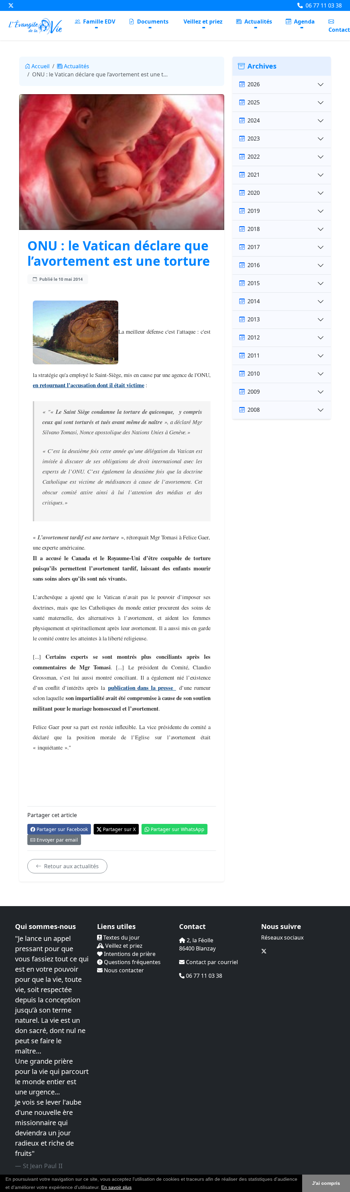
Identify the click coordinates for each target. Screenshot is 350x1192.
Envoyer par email (57, 840)
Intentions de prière (129, 954)
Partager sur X (119, 829)
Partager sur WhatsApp (177, 829)
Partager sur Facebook (62, 829)
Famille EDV (98, 21)
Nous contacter (123, 970)
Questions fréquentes (132, 962)
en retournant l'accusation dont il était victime (88, 385)
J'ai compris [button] (326, 1183)
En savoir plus (116, 1187)
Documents (152, 21)
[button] (134, 1188)
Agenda (304, 21)
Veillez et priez (203, 21)
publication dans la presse (142, 687)
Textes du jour (121, 937)
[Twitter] (11, 5)
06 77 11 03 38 (323, 5)
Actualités (257, 21)
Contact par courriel (211, 962)
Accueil (40, 66)
